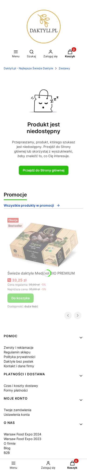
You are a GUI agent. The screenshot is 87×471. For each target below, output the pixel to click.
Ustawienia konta (17, 414)
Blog (7, 448)
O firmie (10, 443)
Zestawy (64, 68)
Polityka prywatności (19, 357)
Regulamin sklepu (17, 352)
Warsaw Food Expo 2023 (22, 439)
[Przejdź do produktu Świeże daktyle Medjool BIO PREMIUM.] (43, 242)
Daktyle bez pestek (18, 361)
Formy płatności (16, 390)
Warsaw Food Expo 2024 (22, 434)
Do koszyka (20, 298)
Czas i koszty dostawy (21, 386)
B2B (7, 453)
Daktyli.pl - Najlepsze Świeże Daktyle (28, 68)
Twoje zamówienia (17, 410)
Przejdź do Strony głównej (43, 170)
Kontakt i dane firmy (19, 366)
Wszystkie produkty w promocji (29, 205)
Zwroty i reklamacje (18, 347)
